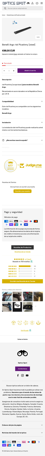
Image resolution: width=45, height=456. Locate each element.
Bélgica (19, 404)
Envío (15, 54)
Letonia (30, 409)
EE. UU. (25, 416)
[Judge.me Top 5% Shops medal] (38, 323)
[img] (22, 259)
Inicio (3, 15)
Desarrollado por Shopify (21, 451)
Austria (13, 404)
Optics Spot (10, 451)
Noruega (26, 411)
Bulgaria (26, 404)
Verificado (25, 330)
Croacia (39, 404)
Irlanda (19, 409)
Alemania (37, 406)
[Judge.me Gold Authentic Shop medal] (20, 323)
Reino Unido (31, 414)
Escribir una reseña (22, 191)
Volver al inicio (22, 339)
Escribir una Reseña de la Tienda (22, 281)
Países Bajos (17, 411)
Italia (25, 409)
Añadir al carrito (30, 70)
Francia (30, 406)
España (12, 414)
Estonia (16, 406)
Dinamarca (8, 406)
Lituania (37, 409)
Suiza (24, 414)
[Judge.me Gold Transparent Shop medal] (26, 323)
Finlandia (22, 406)
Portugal (39, 411)
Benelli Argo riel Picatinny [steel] (16, 15)
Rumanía (5, 414)
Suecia (18, 414)
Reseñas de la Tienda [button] (22, 252)
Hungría (13, 409)
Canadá (33, 404)
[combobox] (22, 8)
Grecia (6, 409)
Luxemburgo (7, 411)
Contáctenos (22, 369)
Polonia (32, 411)
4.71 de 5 (28, 259)
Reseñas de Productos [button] (22, 247)
